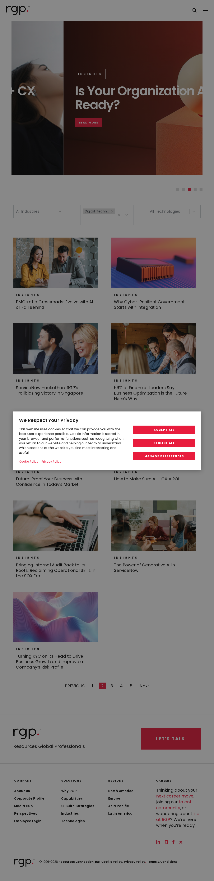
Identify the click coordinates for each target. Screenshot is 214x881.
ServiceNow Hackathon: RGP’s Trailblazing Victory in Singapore (49, 390)
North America (121, 791)
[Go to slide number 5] (201, 189)
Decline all (164, 443)
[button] (118, 214)
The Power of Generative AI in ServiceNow (144, 567)
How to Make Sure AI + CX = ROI (146, 479)
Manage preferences (164, 456)
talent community (173, 805)
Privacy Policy (135, 862)
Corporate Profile (29, 798)
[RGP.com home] (18, 10)
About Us (22, 791)
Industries (70, 813)
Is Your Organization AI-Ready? (94, 97)
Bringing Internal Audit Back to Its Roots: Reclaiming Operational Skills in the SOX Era (55, 570)
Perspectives (25, 813)
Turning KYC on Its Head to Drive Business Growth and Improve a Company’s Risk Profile (49, 661)
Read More (37, 122)
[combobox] (40, 211)
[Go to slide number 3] (189, 189)
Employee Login (27, 821)
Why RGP (69, 791)
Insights (39, 74)
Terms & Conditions (162, 862)
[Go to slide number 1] (177, 189)
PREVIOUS (74, 686)
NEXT (144, 686)
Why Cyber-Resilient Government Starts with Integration (149, 304)
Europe (114, 798)
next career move (175, 796)
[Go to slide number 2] (183, 189)
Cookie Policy (28, 461)
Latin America (120, 813)
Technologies (73, 821)
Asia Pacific (118, 806)
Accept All (164, 430)
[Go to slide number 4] (195, 189)
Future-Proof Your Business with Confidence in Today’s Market (49, 481)
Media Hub (23, 806)
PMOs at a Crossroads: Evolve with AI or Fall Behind (54, 304)
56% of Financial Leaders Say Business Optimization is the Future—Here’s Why (152, 393)
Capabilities (72, 798)
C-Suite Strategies (77, 806)
